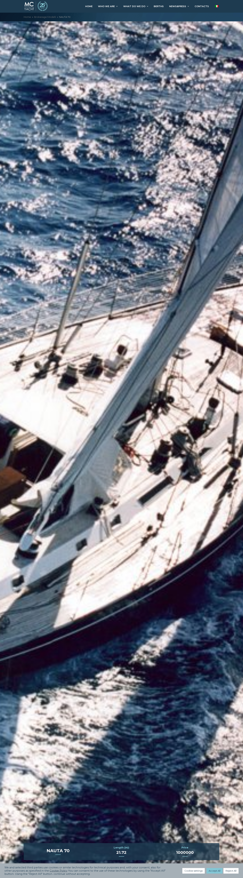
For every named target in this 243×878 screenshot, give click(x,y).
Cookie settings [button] (193, 870)
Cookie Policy (58, 870)
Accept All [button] (214, 870)
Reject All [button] (231, 870)
